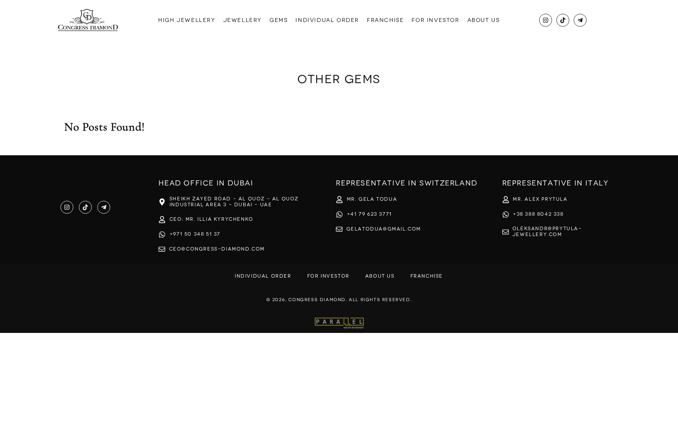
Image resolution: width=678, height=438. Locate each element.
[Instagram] (545, 20)
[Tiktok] (562, 20)
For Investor (328, 276)
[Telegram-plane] (580, 20)
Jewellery (242, 20)
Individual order (327, 20)
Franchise (385, 20)
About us (483, 20)
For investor (435, 20)
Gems (279, 20)
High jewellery (186, 20)
